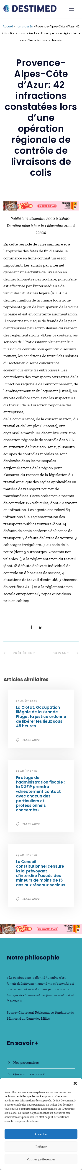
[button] (75, 1083)
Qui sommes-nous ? (28, 1074)
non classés (24, 26)
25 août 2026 (26, 701)
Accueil (8, 26)
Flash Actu (31, 739)
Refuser (41, 1147)
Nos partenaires (26, 1062)
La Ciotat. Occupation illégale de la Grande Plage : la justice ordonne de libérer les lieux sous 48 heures (41, 717)
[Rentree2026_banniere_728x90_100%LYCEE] (41, 205)
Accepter (41, 1134)
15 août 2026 (26, 771)
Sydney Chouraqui (20, 1012)
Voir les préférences (41, 1159)
